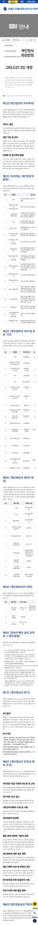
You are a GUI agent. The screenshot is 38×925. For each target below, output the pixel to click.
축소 (27, 40)
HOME (8, 40)
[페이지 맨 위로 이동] (35, 921)
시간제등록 (22, 2)
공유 (34, 40)
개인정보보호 (8, 45)
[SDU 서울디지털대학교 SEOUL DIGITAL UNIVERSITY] (15, 9)
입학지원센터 (12, 1)
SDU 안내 (16, 40)
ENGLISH (31, 2)
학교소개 (31, 8)
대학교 (4, 2)
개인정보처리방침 (10, 51)
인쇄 (31, 40)
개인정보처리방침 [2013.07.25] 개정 (15, 56)
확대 (24, 40)
